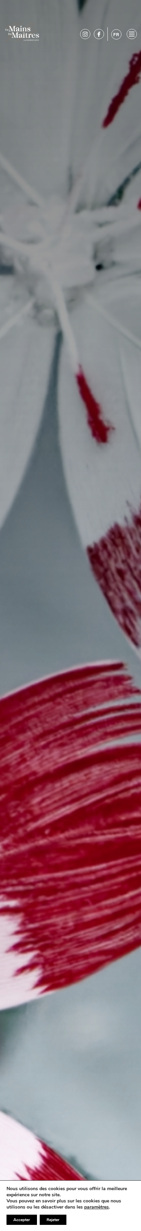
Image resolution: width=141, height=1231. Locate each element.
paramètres (96, 1207)
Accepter (21, 1219)
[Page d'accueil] (22, 30)
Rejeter (53, 1219)
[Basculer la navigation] (132, 34)
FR (116, 34)
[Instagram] (85, 34)
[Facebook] (99, 34)
